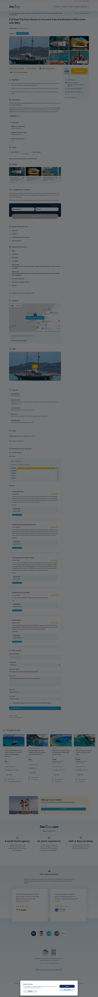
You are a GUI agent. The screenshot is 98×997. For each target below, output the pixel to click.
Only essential (67, 989)
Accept (67, 986)
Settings (30, 991)
